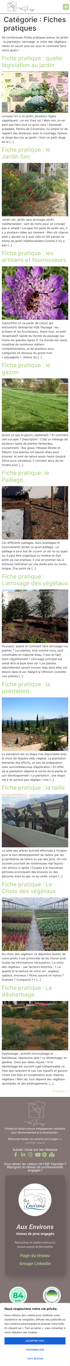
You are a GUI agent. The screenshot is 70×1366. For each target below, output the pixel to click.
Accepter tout (35, 1340)
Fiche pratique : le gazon (26, 368)
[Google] (52, 1154)
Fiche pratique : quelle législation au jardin (32, 61)
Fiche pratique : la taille (33, 787)
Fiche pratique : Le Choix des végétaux (29, 888)
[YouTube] (38, 1154)
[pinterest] (45, 1154)
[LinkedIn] (24, 1154)
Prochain (60, 1091)
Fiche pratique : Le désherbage (27, 991)
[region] (35, 1334)
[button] (66, 7)
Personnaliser (35, 1349)
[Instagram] (31, 1154)
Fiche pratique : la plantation (26, 687)
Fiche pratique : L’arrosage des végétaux (35, 580)
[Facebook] (17, 1154)
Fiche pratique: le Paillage (25, 476)
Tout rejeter (35, 1358)
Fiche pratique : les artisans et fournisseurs (34, 256)
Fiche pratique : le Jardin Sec (26, 153)
